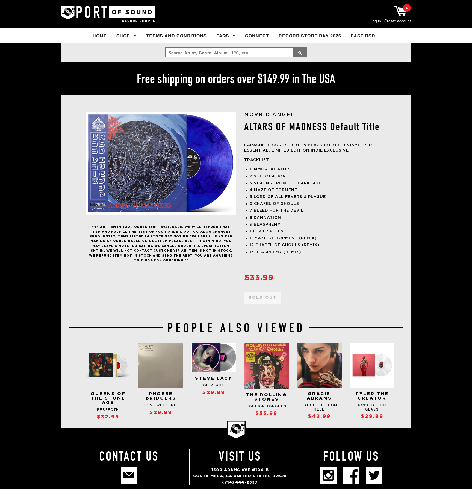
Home (100, 36)
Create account (397, 21)
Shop (123, 36)
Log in (375, 21)
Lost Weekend (160, 405)
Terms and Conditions (176, 36)
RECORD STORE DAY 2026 (310, 36)
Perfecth (108, 409)
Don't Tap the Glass (372, 407)
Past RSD (363, 36)
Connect (257, 36)
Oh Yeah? (213, 385)
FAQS (223, 36)
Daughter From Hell (319, 407)
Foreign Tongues (267, 406)
